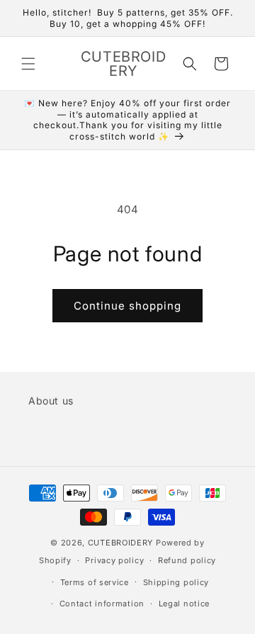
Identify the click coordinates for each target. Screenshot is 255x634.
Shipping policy (176, 582)
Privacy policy (114, 560)
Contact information (102, 603)
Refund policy (187, 560)
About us (51, 401)
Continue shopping (127, 305)
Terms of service (94, 582)
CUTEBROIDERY (120, 543)
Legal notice (184, 603)
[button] (28, 63)
